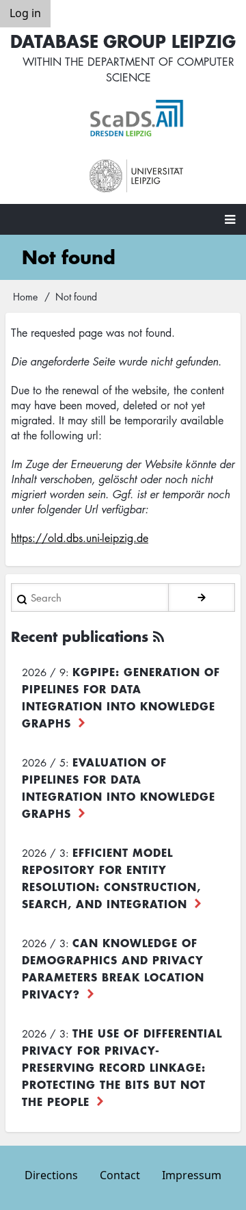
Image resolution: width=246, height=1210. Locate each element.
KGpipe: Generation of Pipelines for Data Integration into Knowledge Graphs (121, 697)
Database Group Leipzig (123, 40)
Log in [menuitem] (25, 13)
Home (25, 296)
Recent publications (79, 636)
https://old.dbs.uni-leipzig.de (79, 537)
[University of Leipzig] (137, 176)
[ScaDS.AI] (137, 118)
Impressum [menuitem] (191, 1175)
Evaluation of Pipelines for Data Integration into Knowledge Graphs (118, 787)
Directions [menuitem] (51, 1175)
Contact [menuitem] (120, 1175)
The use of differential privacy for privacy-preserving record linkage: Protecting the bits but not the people (122, 1067)
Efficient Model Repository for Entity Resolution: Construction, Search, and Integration (111, 878)
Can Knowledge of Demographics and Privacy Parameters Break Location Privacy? (113, 968)
